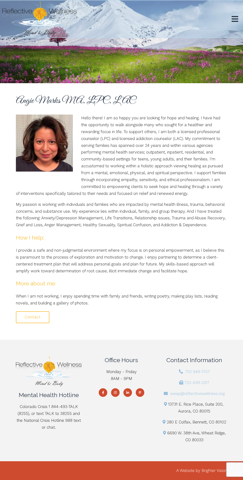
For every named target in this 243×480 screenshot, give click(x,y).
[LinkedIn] (127, 392)
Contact (33, 317)
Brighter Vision (214, 470)
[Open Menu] (235, 19)
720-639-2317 (196, 382)
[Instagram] (115, 392)
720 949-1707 (197, 371)
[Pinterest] (140, 392)
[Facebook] (103, 392)
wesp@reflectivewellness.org (197, 393)
